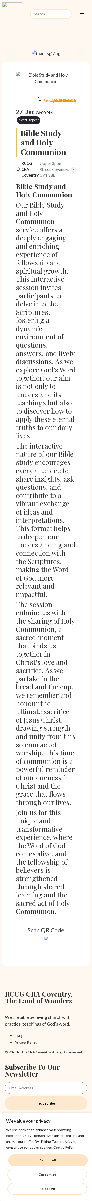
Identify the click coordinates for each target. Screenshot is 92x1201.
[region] (46, 1157)
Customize (47, 1174)
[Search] (66, 14)
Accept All (47, 1160)
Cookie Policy (63, 1147)
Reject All (47, 1189)
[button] (81, 14)
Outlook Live (64, 100)
